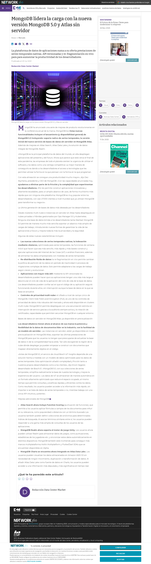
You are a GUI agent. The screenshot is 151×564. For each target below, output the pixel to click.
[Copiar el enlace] (31, 44)
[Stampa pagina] (27, 44)
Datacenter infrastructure (90, 8)
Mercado (21, 38)
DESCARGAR (132, 60)
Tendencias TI (74, 8)
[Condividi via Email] (16, 44)
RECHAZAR (120, 553)
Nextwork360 (33, 524)
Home (13, 38)
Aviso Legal (44, 514)
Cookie (62, 514)
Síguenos (28, 510)
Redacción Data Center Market (25, 66)
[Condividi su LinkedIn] (12, 44)
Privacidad (54, 514)
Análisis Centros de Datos (111, 8)
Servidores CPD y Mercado (36, 8)
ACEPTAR (120, 559)
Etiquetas (25, 514)
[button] (6, 8)
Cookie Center (72, 514)
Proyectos (51, 8)
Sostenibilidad (61, 8)
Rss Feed (34, 514)
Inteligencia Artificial (131, 8)
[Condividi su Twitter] (23, 44)
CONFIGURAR (120, 547)
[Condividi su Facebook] (19, 44)
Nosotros (17, 514)
